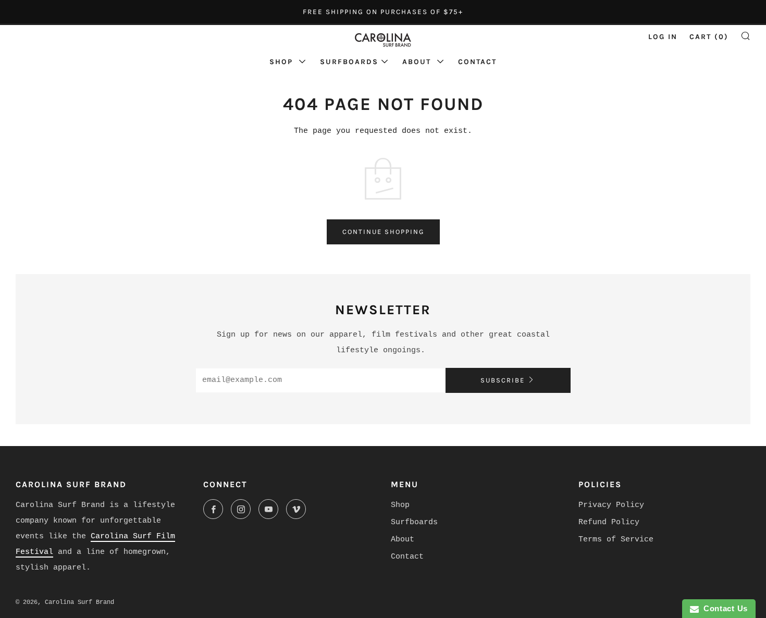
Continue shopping (383, 232)
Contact (477, 61)
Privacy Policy (611, 505)
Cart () (708, 36)
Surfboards (349, 61)
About (418, 61)
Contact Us (723, 608)
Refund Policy (608, 522)
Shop (282, 61)
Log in (662, 36)
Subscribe (502, 380)
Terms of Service (615, 539)
